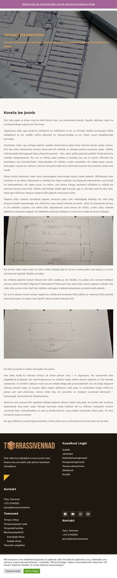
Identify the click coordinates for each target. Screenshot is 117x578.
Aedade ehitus (14, 541)
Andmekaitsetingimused (74, 458)
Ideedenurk (67, 470)
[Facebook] (65, 514)
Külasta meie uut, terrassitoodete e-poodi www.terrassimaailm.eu (55, 4)
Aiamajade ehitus (16, 537)
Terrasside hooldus (13, 528)
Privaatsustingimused (73, 462)
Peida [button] (92, 4)
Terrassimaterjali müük (15, 524)
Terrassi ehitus (11, 519)
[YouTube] (73, 514)
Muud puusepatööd (13, 532)
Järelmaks (67, 454)
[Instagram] (80, 514)
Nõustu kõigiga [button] (31, 571)
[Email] (88, 514)
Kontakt (66, 474)
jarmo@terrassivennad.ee (17, 507)
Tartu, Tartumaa (12, 499)
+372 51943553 (11, 503)
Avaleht (66, 449)
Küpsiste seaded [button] (13, 571)
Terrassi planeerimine (73, 466)
